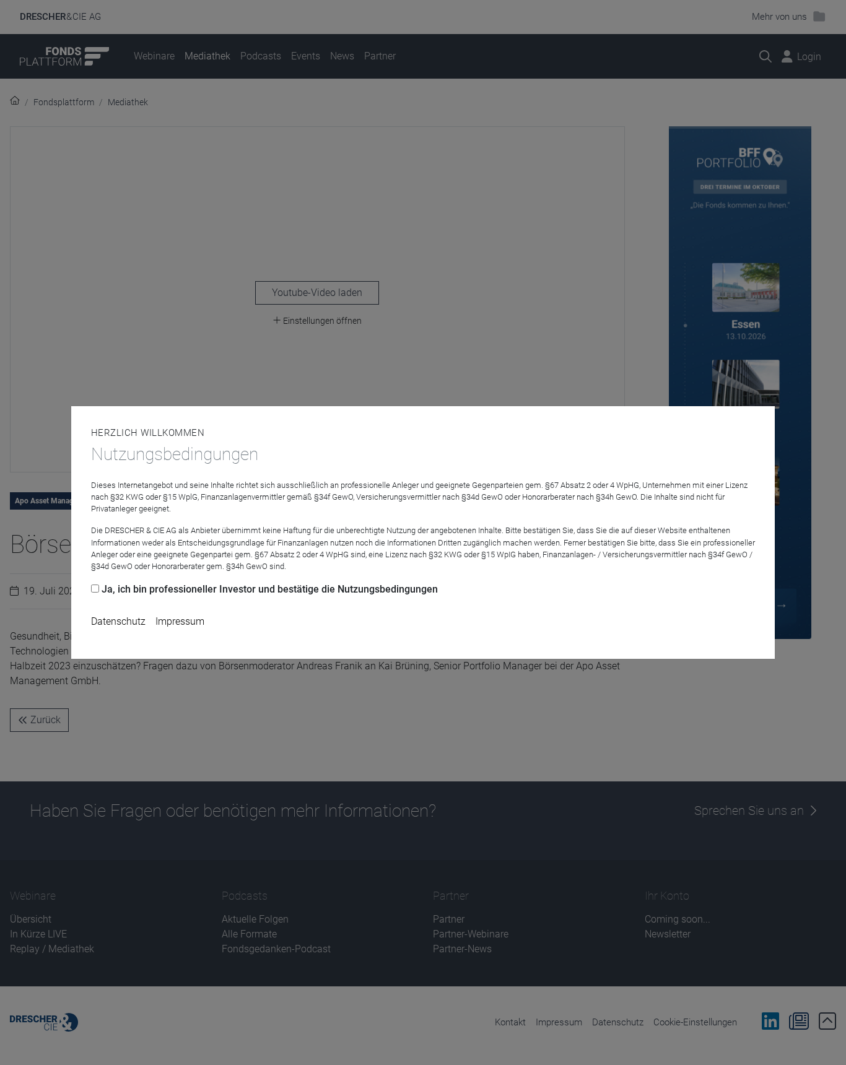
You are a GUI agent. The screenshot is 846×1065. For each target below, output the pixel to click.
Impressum (179, 621)
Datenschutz (118, 621)
